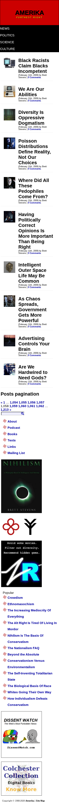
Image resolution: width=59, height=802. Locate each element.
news (5, 28)
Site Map (40, 801)
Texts (12, 440)
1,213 (5, 409)
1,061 (31, 406)
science (7, 42)
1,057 (40, 402)
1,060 (22, 406)
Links (12, 446)
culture (7, 49)
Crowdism (15, 597)
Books (12, 434)
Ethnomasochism (21, 604)
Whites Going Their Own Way (29, 692)
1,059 (14, 406)
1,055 (23, 402)
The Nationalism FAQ (23, 648)
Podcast (14, 427)
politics (7, 35)
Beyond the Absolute (23, 654)
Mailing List (16, 453)
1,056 (32, 402)
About (12, 421)
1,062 (40, 406)
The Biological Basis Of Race (29, 686)
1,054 (14, 402)
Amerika (30, 801)
